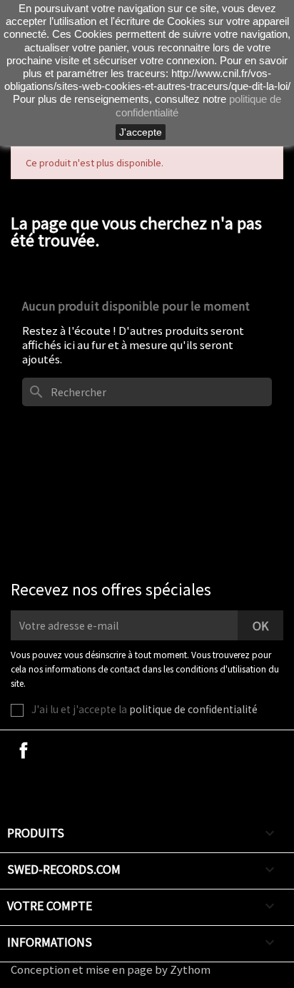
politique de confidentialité (193, 709)
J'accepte (140, 132)
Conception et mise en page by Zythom (111, 969)
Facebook (23, 750)
